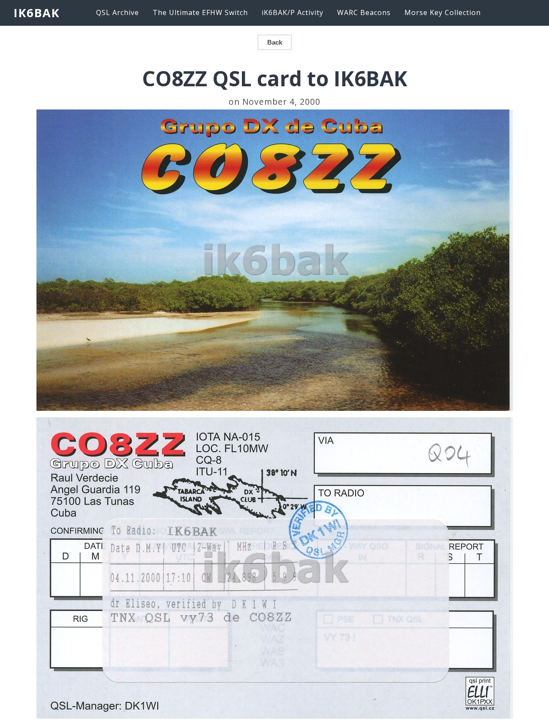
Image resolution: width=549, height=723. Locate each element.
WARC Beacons (364, 12)
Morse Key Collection (442, 12)
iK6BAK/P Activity (292, 12)
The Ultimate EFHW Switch (200, 12)
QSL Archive (117, 12)
